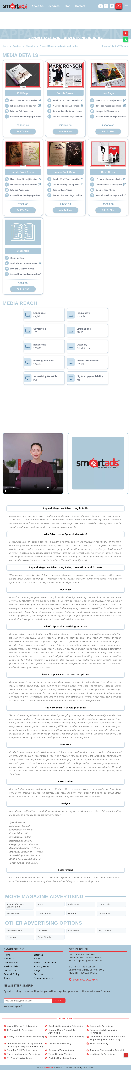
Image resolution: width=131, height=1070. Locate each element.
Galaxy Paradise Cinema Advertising (25, 1037)
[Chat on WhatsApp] (125, 39)
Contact (80, 6)
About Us (38, 6)
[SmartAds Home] (15, 6)
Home (7, 954)
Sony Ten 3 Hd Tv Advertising (22, 1050)
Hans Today (104, 913)
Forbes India (105, 904)
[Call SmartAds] (125, 33)
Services (54, 6)
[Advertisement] (65, 409)
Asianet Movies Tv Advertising (22, 1026)
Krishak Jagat (13, 913)
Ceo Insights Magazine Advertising (65, 1026)
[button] (100, 6)
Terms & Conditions (45, 962)
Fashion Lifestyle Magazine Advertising (103, 1031)
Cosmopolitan (44, 913)
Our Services (11, 962)
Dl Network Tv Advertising (20, 1030)
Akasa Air (11, 937)
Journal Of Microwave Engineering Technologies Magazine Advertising (25, 1044)
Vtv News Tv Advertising (19, 1058)
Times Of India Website (60, 1054)
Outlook (72, 913)
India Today (73, 904)
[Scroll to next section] (126, 1055)
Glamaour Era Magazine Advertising (66, 1037)
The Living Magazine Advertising (23, 1054)
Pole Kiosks (73, 930)
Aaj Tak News (105, 930)
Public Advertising (99, 1043)
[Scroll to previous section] (126, 1049)
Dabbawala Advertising (101, 1026)
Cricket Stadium (14, 930)
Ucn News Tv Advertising (102, 1054)
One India (42, 930)
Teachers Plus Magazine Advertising (108, 1050)
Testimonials (11, 966)
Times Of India (45, 937)
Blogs (37, 970)
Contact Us (10, 970)
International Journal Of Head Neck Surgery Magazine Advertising (107, 1038)
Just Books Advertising (59, 1043)
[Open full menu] (126, 6)
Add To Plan (23, 131)
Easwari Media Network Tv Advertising (61, 1031)
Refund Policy (11, 974)
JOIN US (59, 1000)
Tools (7, 978)
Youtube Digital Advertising (62, 1058)
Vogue (41, 904)
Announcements (43, 978)
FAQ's (37, 958)
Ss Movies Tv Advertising (61, 1050)
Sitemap (38, 954)
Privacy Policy (42, 966)
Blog (67, 6)
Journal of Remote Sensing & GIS (16, 905)
